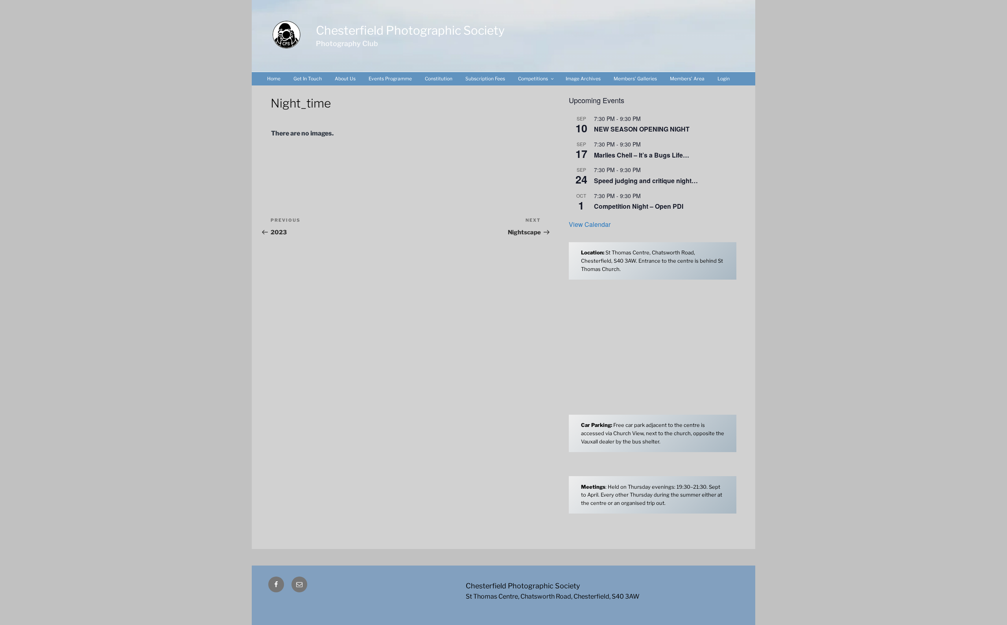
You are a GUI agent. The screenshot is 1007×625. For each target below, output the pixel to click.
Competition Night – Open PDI (638, 206)
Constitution (438, 79)
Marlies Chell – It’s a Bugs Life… (641, 154)
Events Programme (390, 79)
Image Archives (583, 79)
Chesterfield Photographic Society (410, 30)
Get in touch (307, 79)
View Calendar (589, 224)
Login (723, 79)
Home (273, 79)
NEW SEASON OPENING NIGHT (642, 129)
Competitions (533, 79)
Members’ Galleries (635, 79)
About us (345, 79)
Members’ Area (687, 79)
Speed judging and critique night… (646, 180)
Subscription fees (485, 79)
